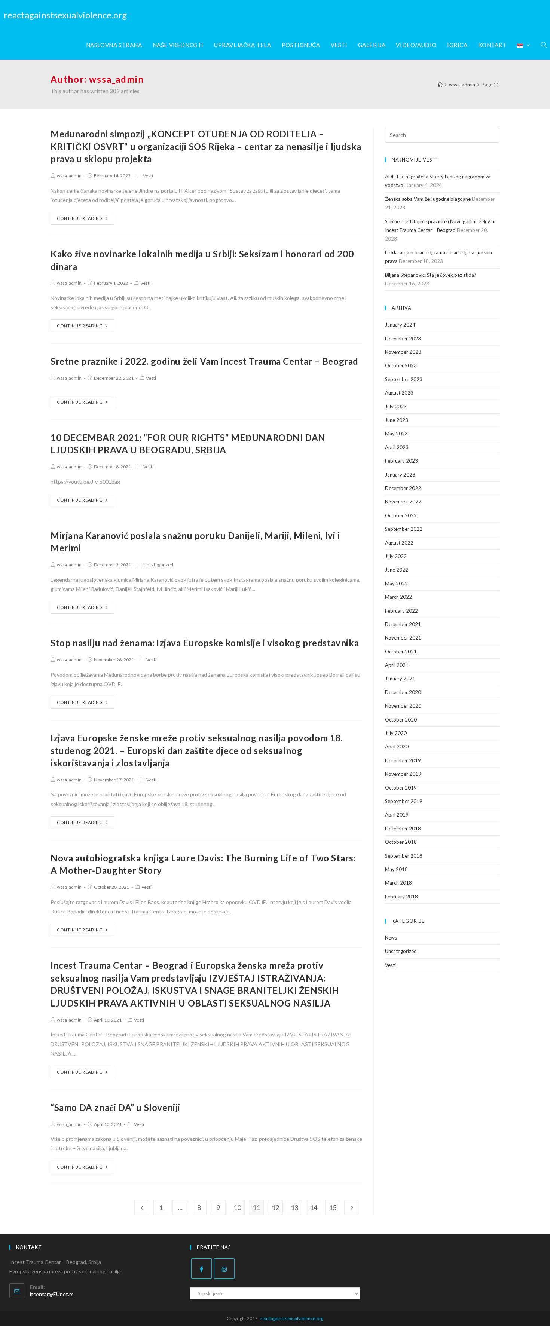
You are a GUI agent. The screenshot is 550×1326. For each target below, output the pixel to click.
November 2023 (403, 352)
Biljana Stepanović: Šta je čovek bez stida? (430, 275)
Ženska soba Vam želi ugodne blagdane (428, 199)
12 (275, 1207)
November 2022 (403, 502)
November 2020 (403, 706)
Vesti (148, 175)
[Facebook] (201, 1268)
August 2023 (399, 393)
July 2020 (396, 733)
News (391, 938)
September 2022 (403, 529)
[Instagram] (224, 1268)
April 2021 (397, 665)
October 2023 (401, 365)
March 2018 (398, 883)
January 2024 (400, 325)
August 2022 (399, 543)
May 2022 (396, 584)
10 (237, 1207)
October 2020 (401, 720)
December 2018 (403, 829)
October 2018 (401, 842)
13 (294, 1207)
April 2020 (397, 747)
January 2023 (400, 475)
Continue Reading (80, 218)
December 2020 (403, 692)
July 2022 (396, 556)
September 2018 (403, 856)
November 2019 (403, 774)
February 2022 (401, 611)
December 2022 (403, 488)
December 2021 (403, 624)
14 (313, 1207)
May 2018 (396, 869)
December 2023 (403, 339)
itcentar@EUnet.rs (52, 1294)
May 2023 (396, 434)
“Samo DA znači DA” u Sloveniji (115, 1107)
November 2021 (403, 638)
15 (332, 1207)
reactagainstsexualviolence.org (65, 14)
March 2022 (398, 597)
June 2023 (396, 420)
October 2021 (401, 652)
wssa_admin (69, 175)
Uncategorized (158, 564)
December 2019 (403, 760)
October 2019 (401, 788)
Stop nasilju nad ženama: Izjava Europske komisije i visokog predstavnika (205, 642)
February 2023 (401, 461)
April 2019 (397, 815)
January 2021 (400, 679)
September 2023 (403, 379)
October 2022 (401, 515)
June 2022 (396, 570)
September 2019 (403, 801)
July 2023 (396, 407)
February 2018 (401, 897)
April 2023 (397, 447)
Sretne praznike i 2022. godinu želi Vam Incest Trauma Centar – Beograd (204, 361)
